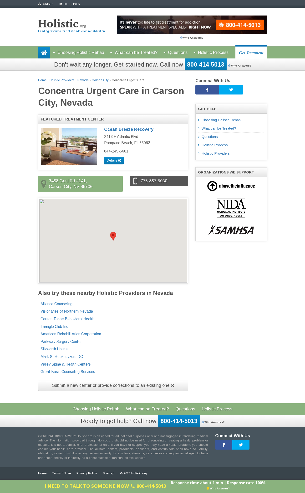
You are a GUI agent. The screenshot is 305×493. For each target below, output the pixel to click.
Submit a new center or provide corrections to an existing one (111, 385)
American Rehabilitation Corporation (71, 334)
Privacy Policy (86, 473)
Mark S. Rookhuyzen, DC (62, 357)
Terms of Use (61, 473)
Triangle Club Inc (54, 327)
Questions (178, 52)
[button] (113, 236)
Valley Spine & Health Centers (66, 364)
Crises (48, 4)
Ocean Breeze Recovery (128, 129)
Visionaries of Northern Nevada (67, 311)
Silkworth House (54, 349)
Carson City (100, 80)
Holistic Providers (62, 80)
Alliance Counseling (56, 304)
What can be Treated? (136, 52)
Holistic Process (213, 52)
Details (112, 160)
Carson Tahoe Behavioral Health (67, 319)
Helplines (71, 4)
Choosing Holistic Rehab (80, 52)
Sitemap (108, 473)
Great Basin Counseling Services (68, 372)
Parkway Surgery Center (61, 342)
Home (42, 80)
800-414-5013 (205, 64)
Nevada (83, 80)
